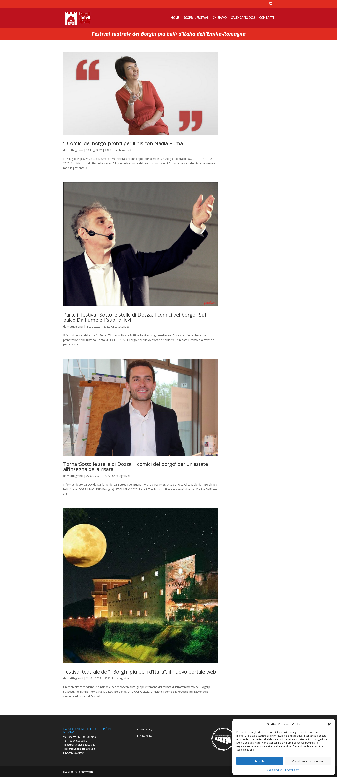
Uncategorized (122, 150)
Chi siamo (220, 17)
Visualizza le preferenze (308, 761)
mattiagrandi (75, 150)
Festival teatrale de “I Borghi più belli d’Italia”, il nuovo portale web (139, 671)
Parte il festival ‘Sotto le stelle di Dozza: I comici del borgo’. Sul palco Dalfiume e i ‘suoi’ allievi (134, 317)
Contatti (266, 17)
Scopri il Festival (196, 17)
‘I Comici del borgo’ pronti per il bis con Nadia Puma (123, 143)
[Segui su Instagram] (271, 3)
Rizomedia (87, 771)
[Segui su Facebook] (263, 3)
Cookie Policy (274, 769)
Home (175, 17)
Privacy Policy (291, 769)
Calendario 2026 (243, 17)
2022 (108, 150)
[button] (329, 724)
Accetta (260, 761)
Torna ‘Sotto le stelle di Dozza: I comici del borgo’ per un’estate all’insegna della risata (135, 466)
